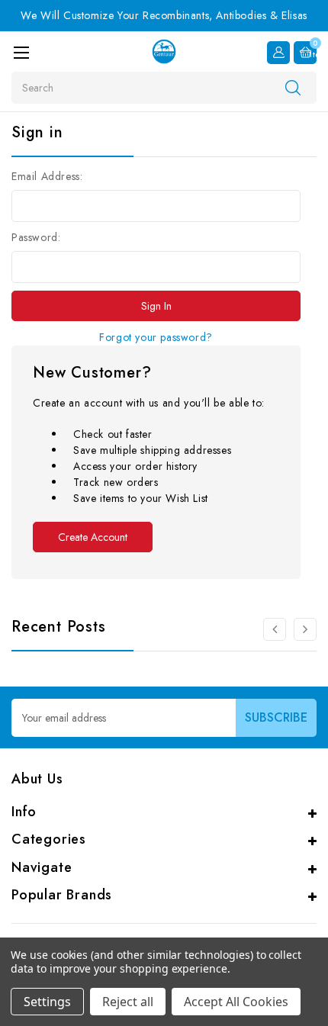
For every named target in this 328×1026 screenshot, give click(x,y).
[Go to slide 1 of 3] (305, 629)
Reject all (127, 1001)
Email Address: (46, 176)
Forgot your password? (156, 337)
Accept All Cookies (236, 1001)
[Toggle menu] (21, 52)
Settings (47, 1001)
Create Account (92, 537)
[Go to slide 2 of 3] (274, 629)
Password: (35, 237)
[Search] (293, 87)
